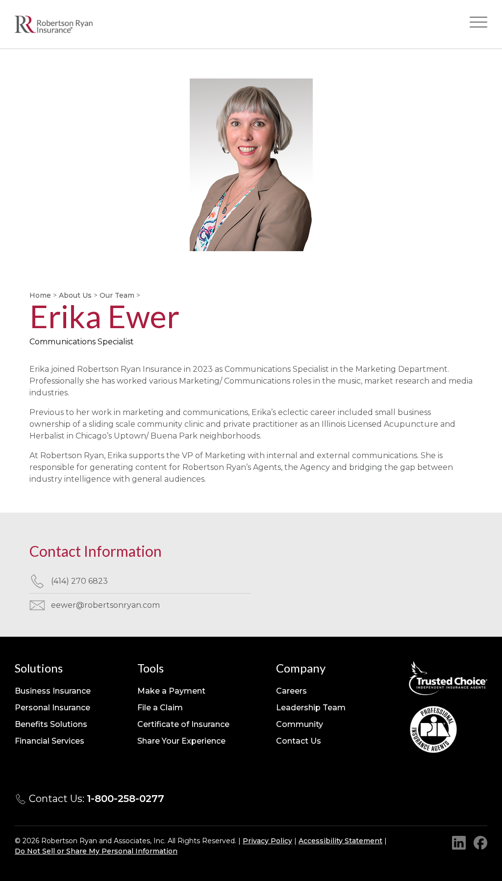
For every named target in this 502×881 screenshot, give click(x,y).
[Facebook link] (480, 843)
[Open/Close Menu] (478, 24)
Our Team (117, 295)
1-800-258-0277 (125, 798)
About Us (75, 295)
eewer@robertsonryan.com (105, 605)
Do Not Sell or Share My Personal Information (96, 851)
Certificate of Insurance (183, 724)
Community (299, 724)
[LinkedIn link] (459, 843)
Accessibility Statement (340, 840)
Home (40, 295)
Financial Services (49, 741)
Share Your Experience (181, 741)
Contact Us (298, 741)
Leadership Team (311, 707)
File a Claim (160, 707)
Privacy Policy (267, 840)
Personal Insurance (52, 707)
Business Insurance (53, 691)
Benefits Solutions (51, 724)
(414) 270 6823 (79, 581)
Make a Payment (171, 691)
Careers (291, 691)
